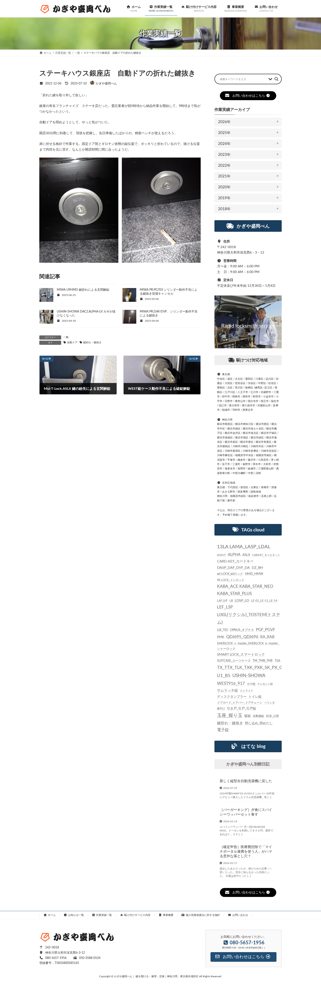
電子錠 (223, 730)
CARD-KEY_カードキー (235, 561)
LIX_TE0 (222, 630)
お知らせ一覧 (76, 915)
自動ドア (72, 342)
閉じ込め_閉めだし (259, 723)
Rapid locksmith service (248, 326)
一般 (66, 337)
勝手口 (221, 708)
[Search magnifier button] (276, 79)
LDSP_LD (242, 600)
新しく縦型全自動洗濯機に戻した (246, 781)
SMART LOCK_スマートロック (241, 654)
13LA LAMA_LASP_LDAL (243, 546)
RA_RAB (267, 637)
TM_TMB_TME (263, 660)
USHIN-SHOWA (248, 675)
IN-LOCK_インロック (230, 580)
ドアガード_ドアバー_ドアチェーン (239, 702)
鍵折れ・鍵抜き (92, 342)
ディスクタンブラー (232, 696)
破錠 (247, 716)
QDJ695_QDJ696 (242, 637)
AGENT (221, 555)
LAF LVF (222, 600)
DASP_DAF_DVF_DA (233, 567)
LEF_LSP (225, 607)
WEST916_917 (231, 684)
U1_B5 (223, 675)
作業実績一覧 (104, 915)
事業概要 (168, 915)
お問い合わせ (240, 915)
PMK (220, 637)
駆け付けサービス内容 (137, 915)
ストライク (246, 690)
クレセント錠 (265, 684)
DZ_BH (257, 567)
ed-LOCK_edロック (230, 573)
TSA (277, 660)
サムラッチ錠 (227, 690)
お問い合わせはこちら (248, 95)
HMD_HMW (254, 573)
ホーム (52, 915)
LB (231, 600)
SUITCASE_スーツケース (234, 660)
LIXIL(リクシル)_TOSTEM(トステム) (248, 619)
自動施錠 (258, 716)
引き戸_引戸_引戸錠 (241, 708)
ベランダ (269, 702)
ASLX (246, 554)
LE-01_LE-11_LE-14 (264, 600)
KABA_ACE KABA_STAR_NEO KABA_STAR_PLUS (245, 590)
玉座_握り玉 (229, 715)
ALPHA (234, 555)
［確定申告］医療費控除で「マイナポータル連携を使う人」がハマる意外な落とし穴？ (246, 851)
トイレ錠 (255, 696)
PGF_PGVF (265, 630)
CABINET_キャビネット (266, 555)
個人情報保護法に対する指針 (203, 915)
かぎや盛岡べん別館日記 (248, 764)
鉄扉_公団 (272, 716)
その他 (251, 684)
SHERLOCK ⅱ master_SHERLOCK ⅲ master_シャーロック (248, 646)
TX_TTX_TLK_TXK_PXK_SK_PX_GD (251, 667)
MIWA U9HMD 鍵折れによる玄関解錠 (83, 289)
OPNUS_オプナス (242, 630)
